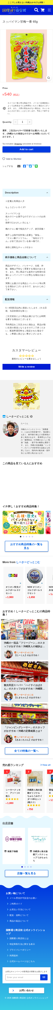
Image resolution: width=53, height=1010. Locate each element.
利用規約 (14, 955)
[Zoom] (48, 78)
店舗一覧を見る (26, 873)
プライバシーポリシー (20, 950)
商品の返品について (19, 921)
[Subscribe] (44, 977)
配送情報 (10, 299)
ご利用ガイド (16, 904)
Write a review (26, 366)
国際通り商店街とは (19, 938)
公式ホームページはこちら (22, 961)
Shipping (18, 144)
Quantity (7, 122)
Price (5, 88)
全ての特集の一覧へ (26, 750)
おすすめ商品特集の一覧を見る (26, 546)
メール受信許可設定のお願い (23, 898)
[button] (20, 536)
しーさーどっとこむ (17, 416)
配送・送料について (19, 915)
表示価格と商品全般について (20, 257)
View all (46, 765)
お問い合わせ (26, 990)
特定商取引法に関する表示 (22, 944)
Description (12, 192)
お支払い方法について (20, 909)
